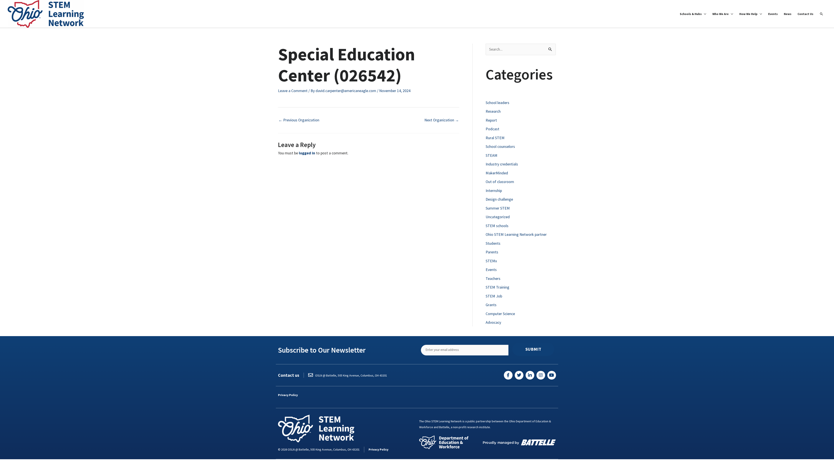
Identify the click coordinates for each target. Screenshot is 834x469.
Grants (491, 304)
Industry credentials (502, 164)
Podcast (492, 128)
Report (491, 120)
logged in (307, 152)
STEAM (491, 155)
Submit (533, 349)
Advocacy (493, 322)
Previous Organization (298, 119)
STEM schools (497, 225)
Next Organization (441, 119)
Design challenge (499, 199)
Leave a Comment (293, 90)
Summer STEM (498, 208)
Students (493, 243)
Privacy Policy (288, 395)
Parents (492, 251)
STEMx (491, 260)
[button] (821, 14)
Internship (494, 190)
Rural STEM (495, 137)
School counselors (500, 146)
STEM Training (497, 287)
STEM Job (494, 296)
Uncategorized (498, 216)
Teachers (493, 278)
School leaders (497, 102)
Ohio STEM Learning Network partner (516, 234)
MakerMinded (497, 172)
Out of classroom (500, 181)
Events (491, 269)
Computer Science (500, 313)
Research (493, 111)
